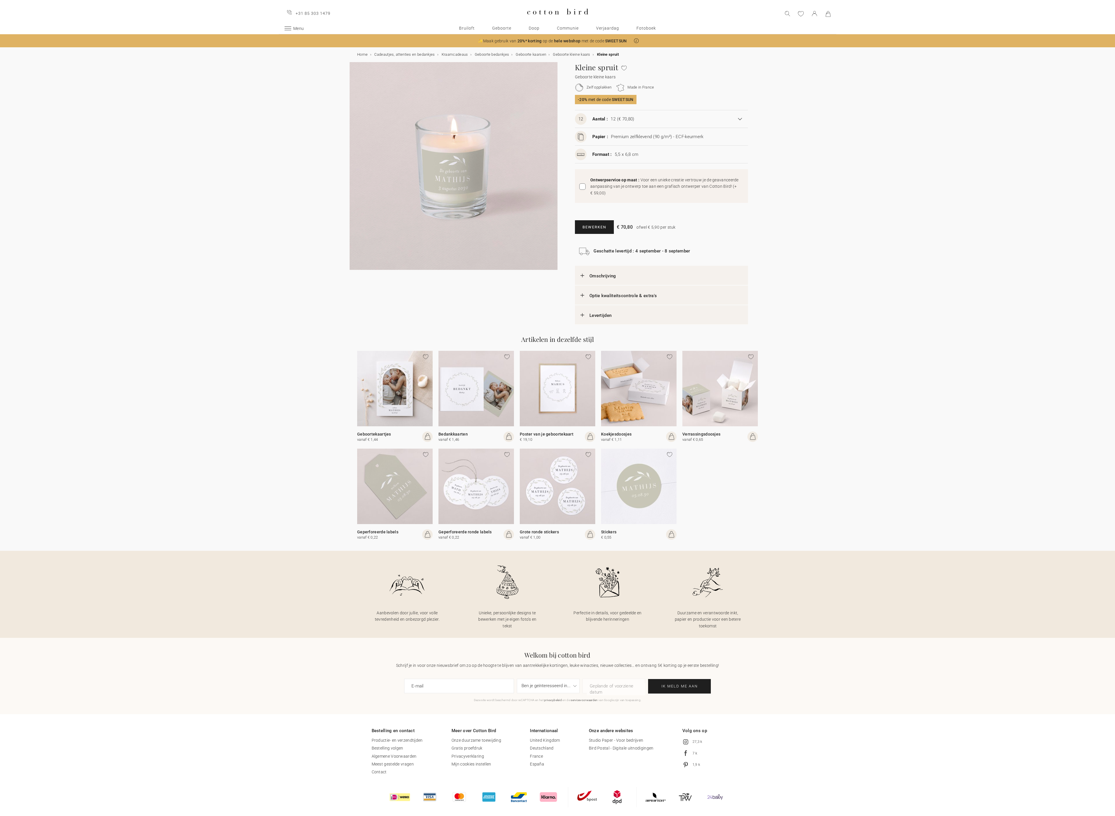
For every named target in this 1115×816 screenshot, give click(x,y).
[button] (636, 40)
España (537, 764)
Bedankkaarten (453, 434)
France (536, 756)
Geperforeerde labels (377, 532)
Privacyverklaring (468, 756)
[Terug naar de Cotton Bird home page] (558, 19)
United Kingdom (545, 740)
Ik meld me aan (679, 686)
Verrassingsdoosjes (701, 434)
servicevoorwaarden (584, 700)
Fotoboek (646, 28)
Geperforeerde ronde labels (465, 532)
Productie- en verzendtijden (397, 740)
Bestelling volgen (387, 748)
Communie (568, 28)
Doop (534, 28)
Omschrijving (602, 276)
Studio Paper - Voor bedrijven (616, 740)
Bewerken (594, 227)
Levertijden (600, 315)
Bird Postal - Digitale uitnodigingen (621, 748)
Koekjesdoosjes (616, 434)
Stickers (608, 532)
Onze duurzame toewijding (476, 740)
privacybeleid (553, 700)
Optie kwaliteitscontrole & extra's (623, 295)
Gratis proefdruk (467, 748)
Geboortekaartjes (374, 434)
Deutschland (541, 748)
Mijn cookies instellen (471, 764)
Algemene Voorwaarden (394, 756)
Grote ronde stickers (539, 532)
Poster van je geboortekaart (546, 434)
